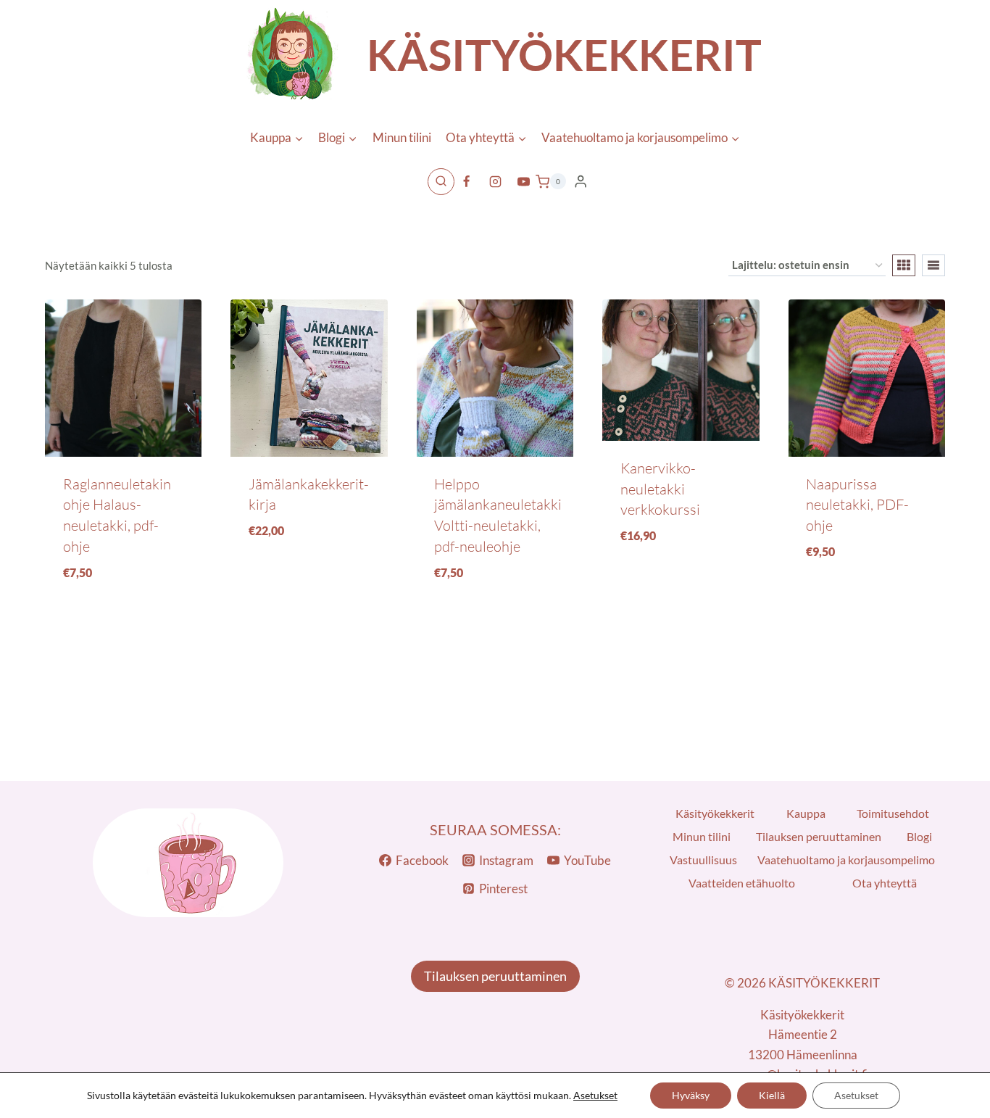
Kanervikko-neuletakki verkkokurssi (660, 488)
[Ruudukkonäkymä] (903, 265)
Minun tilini (402, 137)
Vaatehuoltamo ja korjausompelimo (846, 859)
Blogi (919, 836)
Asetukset (595, 1095)
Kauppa (805, 813)
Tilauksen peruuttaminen (818, 836)
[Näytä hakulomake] (441, 181)
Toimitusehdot (893, 813)
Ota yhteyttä (884, 883)
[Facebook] (466, 181)
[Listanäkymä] (933, 265)
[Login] (580, 181)
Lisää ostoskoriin (309, 580)
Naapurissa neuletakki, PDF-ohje (857, 504)
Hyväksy (691, 1095)
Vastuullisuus (703, 859)
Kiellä (772, 1095)
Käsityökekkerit (714, 813)
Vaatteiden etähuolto (742, 883)
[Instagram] (495, 181)
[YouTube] (523, 181)
